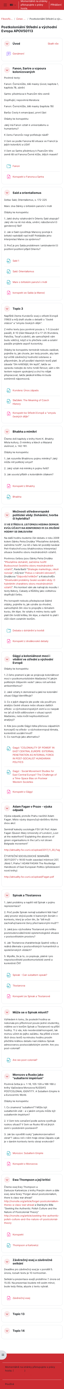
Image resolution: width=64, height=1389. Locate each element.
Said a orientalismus (27, 192)
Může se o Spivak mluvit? (30, 1012)
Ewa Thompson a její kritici (31, 1179)
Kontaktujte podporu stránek (25, 1357)
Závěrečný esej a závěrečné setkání (32, 1261)
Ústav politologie (21, 18)
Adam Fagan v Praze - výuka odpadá (32, 808)
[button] (13, 5)
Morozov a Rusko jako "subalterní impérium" (28, 1076)
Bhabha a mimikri (25, 431)
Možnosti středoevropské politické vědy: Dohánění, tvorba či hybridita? (35, 515)
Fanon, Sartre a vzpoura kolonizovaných (29, 70)
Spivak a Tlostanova (27, 895)
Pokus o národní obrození (39, 572)
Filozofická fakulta (7, 18)
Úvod (16, 43)
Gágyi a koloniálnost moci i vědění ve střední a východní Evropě (33, 659)
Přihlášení (56, 4)
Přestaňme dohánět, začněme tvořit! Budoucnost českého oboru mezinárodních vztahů (28, 566)
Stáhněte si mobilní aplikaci (20, 1374)
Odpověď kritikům (27, 576)
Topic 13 (19, 1314)
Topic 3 (18, 308)
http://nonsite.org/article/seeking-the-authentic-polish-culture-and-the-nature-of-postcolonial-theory (31, 1219)
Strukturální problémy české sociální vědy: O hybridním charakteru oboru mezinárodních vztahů (29, 584)
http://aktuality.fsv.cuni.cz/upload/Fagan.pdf (29, 876)
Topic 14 (19, 1330)
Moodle (19, 1384)
